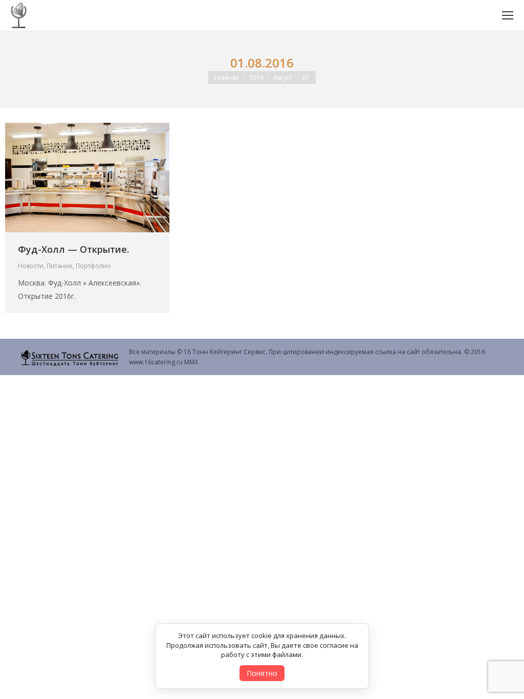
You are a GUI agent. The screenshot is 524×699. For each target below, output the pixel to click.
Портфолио (93, 265)
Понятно (262, 673)
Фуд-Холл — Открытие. (73, 249)
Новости (30, 265)
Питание (60, 265)
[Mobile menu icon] (507, 15)
